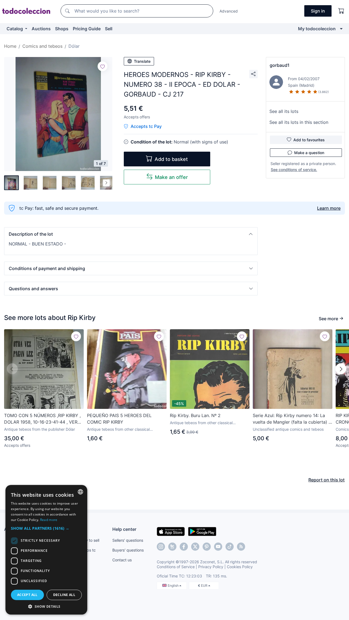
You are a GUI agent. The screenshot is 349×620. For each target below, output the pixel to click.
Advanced (228, 11)
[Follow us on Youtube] (218, 547)
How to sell (89, 540)
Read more (49, 519)
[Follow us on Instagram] (161, 547)
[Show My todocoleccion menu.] (341, 28)
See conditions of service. (294, 169)
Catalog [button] (15, 28)
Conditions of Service (176, 566)
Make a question (309, 152)
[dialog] (46, 550)
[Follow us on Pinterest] (207, 547)
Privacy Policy (210, 566)
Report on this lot (326, 480)
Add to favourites (309, 139)
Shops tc (88, 550)
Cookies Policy (240, 566)
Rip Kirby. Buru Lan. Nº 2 (195, 415)
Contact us (122, 560)
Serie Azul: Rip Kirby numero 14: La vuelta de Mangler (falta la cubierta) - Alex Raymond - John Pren (291, 419)
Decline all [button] (64, 594)
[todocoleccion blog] (241, 547)
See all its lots (283, 111)
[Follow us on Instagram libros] (172, 547)
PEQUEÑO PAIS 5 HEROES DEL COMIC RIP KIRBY (119, 419)
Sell (108, 28)
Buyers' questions (128, 550)
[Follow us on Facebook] (184, 547)
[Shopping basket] (341, 10)
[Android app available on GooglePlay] (202, 531)
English (173, 585)
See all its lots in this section (298, 122)
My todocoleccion (317, 28)
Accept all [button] (27, 594)
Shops (61, 28)
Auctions (41, 28)
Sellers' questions (127, 540)
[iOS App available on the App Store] (171, 531)
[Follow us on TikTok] (229, 547)
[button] (131, 234)
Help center (124, 529)
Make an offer (171, 177)
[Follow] (102, 66)
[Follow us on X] (195, 547)
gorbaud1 (280, 65)
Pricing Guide (87, 28)
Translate (142, 61)
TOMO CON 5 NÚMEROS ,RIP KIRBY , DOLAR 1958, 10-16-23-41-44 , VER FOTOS (42, 419)
